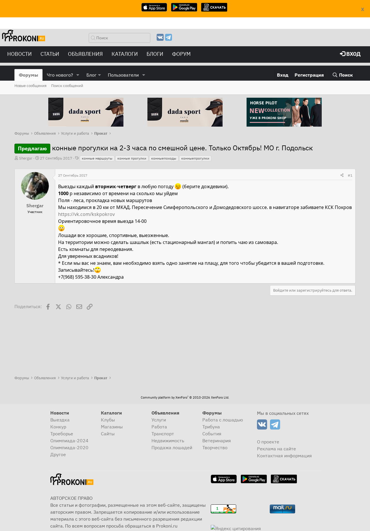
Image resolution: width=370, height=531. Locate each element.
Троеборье (61, 433)
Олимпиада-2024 (69, 440)
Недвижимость (167, 440)
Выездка (60, 420)
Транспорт (162, 433)
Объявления (85, 54)
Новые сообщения (30, 85)
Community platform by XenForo (185, 397)
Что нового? (60, 75)
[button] (78, 75)
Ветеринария (216, 440)
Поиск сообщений (67, 85)
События (211, 433)
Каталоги (125, 54)
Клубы (108, 420)
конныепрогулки (195, 158)
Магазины (112, 427)
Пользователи (123, 75)
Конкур (58, 427)
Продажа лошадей (171, 447)
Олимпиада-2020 (69, 447)
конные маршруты (97, 158)
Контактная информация (284, 455)
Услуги (158, 420)
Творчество (214, 447)
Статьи (49, 54)
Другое (58, 454)
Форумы (28, 75)
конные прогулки (131, 158)
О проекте (268, 442)
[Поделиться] (342, 175)
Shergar (25, 158)
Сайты (108, 433)
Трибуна (211, 427)
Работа (159, 427)
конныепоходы (163, 158)
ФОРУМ (181, 54)
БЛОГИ (155, 54)
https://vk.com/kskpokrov (86, 214)
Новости (19, 54)
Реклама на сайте (276, 449)
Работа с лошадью (222, 420)
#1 (350, 175)
